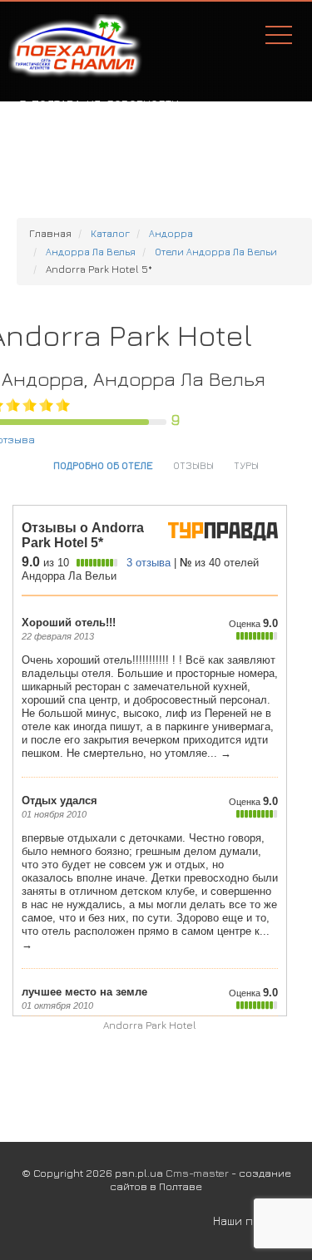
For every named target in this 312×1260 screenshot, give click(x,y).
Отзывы (193, 465)
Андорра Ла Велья (91, 251)
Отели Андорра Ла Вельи (216, 251)
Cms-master (197, 1172)
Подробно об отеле (103, 465)
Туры (246, 465)
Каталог (110, 233)
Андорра (171, 233)
